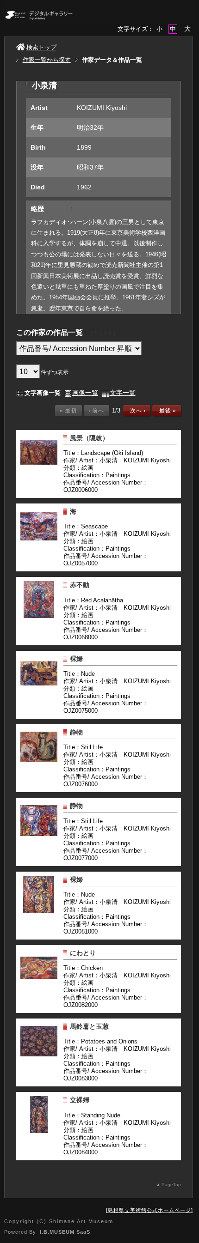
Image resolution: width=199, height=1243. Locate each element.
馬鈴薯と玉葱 (89, 1026)
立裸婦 (79, 1100)
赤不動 (79, 584)
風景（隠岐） (89, 438)
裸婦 (76, 658)
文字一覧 (123, 392)
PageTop (171, 1184)
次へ (136, 410)
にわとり (83, 953)
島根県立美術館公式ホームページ (149, 1210)
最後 (165, 410)
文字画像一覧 (43, 392)
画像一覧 (85, 392)
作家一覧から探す (47, 59)
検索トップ (41, 47)
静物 (76, 732)
